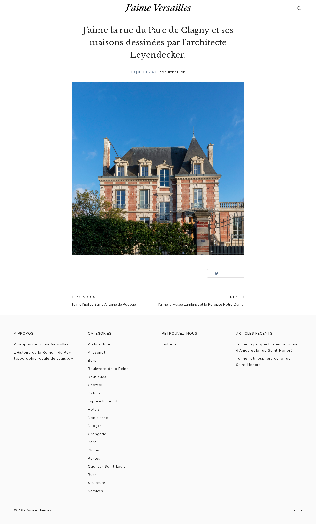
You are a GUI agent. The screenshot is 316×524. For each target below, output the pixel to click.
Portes (94, 458)
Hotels (94, 409)
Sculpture (96, 483)
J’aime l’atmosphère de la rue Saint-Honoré (263, 361)
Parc (92, 442)
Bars (92, 360)
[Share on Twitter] (216, 273)
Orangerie (97, 434)
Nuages (95, 425)
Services (95, 491)
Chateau (96, 385)
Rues (92, 474)
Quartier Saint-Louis (107, 466)
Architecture (172, 72)
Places (94, 450)
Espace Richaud (102, 401)
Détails (94, 393)
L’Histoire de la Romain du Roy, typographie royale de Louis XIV (44, 355)
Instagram (171, 344)
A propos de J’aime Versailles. (42, 344)
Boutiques (97, 377)
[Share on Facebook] (235, 273)
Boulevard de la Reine (108, 368)
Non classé (98, 417)
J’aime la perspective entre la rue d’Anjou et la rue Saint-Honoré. (266, 347)
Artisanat (96, 352)
